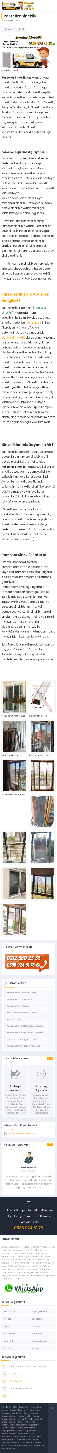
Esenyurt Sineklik (9, 1410)
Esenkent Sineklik (25, 1419)
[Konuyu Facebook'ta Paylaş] (19, 29)
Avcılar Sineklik (24, 1416)
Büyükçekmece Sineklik (12, 1413)
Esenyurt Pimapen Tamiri (30, 1410)
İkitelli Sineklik (35, 1436)
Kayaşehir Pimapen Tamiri (13, 1442)
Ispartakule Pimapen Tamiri (14, 1436)
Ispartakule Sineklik (27, 1433)
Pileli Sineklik (33, 323)
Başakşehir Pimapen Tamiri (22, 1428)
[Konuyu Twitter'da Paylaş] (23, 29)
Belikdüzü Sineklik (9, 1407)
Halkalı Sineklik (30, 1445)
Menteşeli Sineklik (13, 338)
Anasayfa (6, 20)
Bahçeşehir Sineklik (26, 1422)
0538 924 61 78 (28, 1228)
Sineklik (17, 20)
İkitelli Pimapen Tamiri (11, 1439)
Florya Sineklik (33, 1442)
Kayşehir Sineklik (31, 1439)
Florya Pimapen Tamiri (12, 1445)
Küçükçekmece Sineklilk (12, 1430)
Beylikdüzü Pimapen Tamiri (31, 1407)
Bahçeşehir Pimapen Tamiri (14, 1425)
